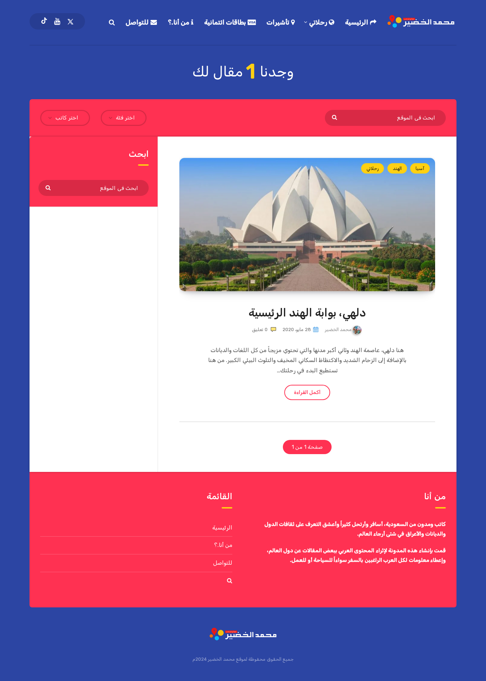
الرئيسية (357, 22)
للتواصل (138, 22)
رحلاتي (319, 22)
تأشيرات (278, 22)
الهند (397, 168)
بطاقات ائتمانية (226, 22)
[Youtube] (57, 21)
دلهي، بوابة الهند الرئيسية (307, 312)
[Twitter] (70, 21)
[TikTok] (44, 21)
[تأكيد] (335, 117)
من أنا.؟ (179, 22)
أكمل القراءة (307, 392)
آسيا (420, 168)
